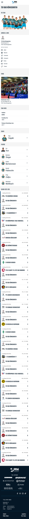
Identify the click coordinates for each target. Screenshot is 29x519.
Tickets (4, 514)
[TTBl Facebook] (17, 494)
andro (3, 114)
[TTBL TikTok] (25, 494)
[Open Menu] (2, 2)
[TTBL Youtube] (20, 494)
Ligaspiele (24, 514)
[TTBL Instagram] (23, 494)
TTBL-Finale (23, 516)
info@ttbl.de (9, 509)
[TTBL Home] (14, 2)
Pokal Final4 (6, 516)
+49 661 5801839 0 (10, 506)
